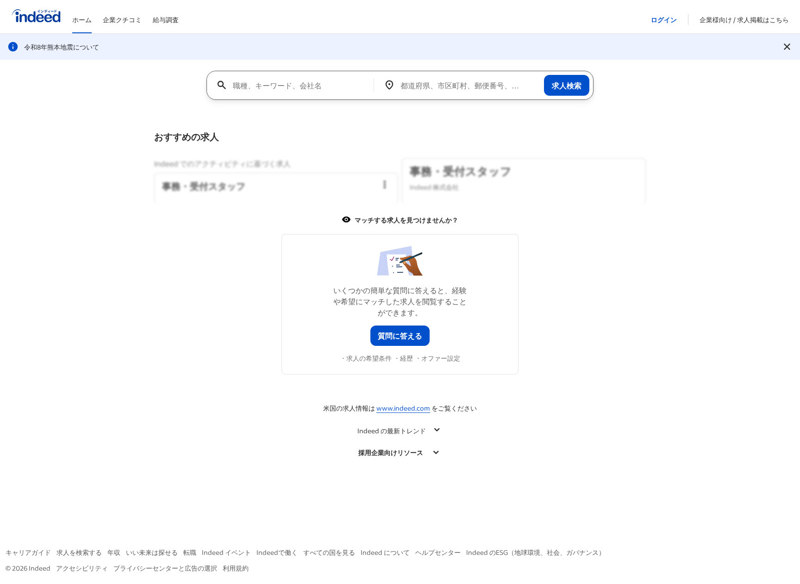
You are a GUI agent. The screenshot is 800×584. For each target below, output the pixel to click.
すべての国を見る (329, 552)
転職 (189, 552)
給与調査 (166, 19)
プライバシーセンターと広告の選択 (165, 568)
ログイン (664, 19)
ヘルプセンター (438, 552)
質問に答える (400, 335)
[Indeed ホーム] (36, 17)
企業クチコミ (122, 19)
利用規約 (236, 568)
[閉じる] (787, 46)
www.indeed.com (403, 408)
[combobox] (293, 85)
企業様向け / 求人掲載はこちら (744, 19)
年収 (113, 552)
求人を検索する (79, 552)
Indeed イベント (226, 552)
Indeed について (385, 552)
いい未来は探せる (152, 552)
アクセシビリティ (82, 568)
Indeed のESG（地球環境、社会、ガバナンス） (535, 552)
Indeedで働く (277, 552)
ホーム (82, 19)
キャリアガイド (28, 552)
